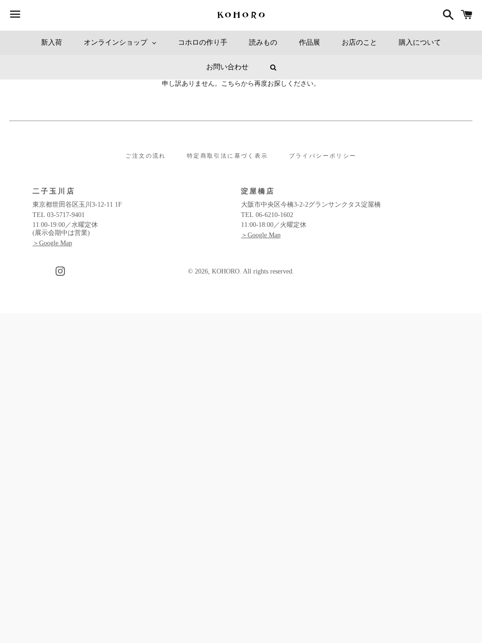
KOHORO (226, 271)
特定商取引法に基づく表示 (227, 156)
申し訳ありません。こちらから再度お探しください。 (241, 83)
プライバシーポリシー (323, 156)
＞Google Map (52, 243)
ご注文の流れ (145, 156)
